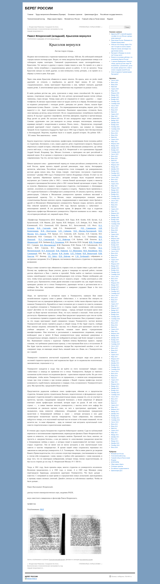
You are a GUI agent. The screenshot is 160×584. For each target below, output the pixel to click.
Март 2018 (114, 281)
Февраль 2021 (115, 213)
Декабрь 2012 (115, 413)
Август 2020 (115, 226)
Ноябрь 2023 (115, 150)
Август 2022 (115, 177)
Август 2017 (115, 295)
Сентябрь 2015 (115, 344)
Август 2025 (115, 106)
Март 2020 (114, 236)
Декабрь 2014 (115, 363)
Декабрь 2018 (115, 268)
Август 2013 (115, 397)
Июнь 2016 (114, 325)
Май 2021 (114, 207)
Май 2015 (114, 352)
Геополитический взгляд (36, 19)
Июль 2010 (114, 447)
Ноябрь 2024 (115, 124)
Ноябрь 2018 (115, 270)
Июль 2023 (114, 156)
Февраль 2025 (115, 118)
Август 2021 (115, 200)
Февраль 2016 (115, 333)
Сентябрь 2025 (115, 103)
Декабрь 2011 (115, 437)
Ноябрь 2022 (115, 171)
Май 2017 (114, 302)
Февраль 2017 (115, 308)
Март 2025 (114, 116)
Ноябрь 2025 (115, 99)
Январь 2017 (115, 310)
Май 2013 (114, 403)
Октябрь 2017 (115, 291)
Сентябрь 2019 (115, 249)
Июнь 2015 (114, 350)
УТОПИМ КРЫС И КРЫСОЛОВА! (90, 27)
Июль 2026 (114, 82)
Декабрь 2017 (115, 287)
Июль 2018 (114, 278)
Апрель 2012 (115, 430)
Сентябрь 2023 (115, 152)
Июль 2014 (114, 373)
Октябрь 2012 (115, 418)
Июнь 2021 (114, 205)
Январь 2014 (115, 386)
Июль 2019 (114, 253)
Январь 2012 (115, 435)
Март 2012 (114, 432)
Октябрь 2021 (115, 196)
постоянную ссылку (86, 559)
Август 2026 (115, 80)
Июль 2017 (114, 297)
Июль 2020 (114, 228)
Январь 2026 (115, 95)
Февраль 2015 (115, 359)
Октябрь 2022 (115, 173)
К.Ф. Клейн (64, 253)
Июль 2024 (114, 133)
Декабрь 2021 (115, 192)
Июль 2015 (114, 348)
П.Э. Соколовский (46, 239)
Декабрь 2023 (115, 148)
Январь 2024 (115, 146)
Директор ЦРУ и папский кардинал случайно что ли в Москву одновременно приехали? (121, 36)
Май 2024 (114, 137)
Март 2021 (114, 211)
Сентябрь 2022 (115, 175)
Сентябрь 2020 (115, 224)
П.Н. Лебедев (64, 256)
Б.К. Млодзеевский (48, 245)
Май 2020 (114, 232)
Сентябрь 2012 (115, 420)
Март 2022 (114, 186)
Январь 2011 (115, 441)
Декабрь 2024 (115, 122)
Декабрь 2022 (115, 169)
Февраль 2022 (115, 188)
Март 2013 (114, 407)
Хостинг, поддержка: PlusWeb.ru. (122, 576)
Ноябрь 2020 (115, 219)
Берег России (55, 39)
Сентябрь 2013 (115, 394)
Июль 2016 (114, 323)
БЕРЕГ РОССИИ (39, 7)
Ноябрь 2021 (115, 194)
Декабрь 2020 (115, 217)
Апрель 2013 (115, 405)
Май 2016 (114, 327)
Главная (30, 14)
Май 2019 (114, 257)
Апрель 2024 (115, 139)
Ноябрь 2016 (115, 314)
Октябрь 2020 (115, 222)
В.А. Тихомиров (57, 242)
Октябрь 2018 (115, 272)
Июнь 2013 (114, 401)
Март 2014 (114, 382)
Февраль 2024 (115, 143)
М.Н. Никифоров (90, 250)
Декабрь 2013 (115, 388)
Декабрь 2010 (115, 443)
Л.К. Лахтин (52, 253)
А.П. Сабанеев (64, 231)
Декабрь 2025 (115, 97)
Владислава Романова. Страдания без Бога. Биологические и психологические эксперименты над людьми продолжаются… (45, 29)
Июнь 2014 (114, 375)
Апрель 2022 (115, 184)
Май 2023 (114, 160)
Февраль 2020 (115, 238)
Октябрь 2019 (115, 247)
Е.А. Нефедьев (64, 239)
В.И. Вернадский (90, 253)
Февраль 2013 (115, 409)
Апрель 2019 (115, 259)
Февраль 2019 (115, 264)
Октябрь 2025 (115, 101)
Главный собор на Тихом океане (93, 19)
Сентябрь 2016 (115, 319)
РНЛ (42, 509)
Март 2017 (114, 306)
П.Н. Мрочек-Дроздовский (84, 231)
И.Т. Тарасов (40, 233)
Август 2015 (115, 346)
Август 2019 (115, 251)
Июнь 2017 (114, 300)
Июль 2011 (114, 439)
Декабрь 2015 (115, 338)
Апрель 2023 (115, 162)
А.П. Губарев (75, 253)
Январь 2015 (115, 361)
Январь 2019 (115, 266)
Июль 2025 (114, 108)
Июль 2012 (114, 424)
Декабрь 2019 (115, 243)
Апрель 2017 (115, 304)
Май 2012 (114, 428)
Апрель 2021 (115, 209)
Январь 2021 (115, 215)
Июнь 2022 (114, 181)
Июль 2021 (114, 203)
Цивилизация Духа (91, 14)
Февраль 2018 (115, 283)
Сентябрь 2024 (115, 129)
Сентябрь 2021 (115, 198)
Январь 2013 (115, 411)
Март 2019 (114, 262)
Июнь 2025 (114, 110)
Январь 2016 (115, 335)
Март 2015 (114, 357)
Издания (110, 19)
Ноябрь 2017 (115, 289)
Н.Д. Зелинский (48, 250)
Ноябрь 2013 (115, 390)
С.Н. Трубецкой (82, 256)
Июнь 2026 (114, 84)
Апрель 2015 (115, 354)
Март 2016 (114, 331)
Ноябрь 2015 (115, 340)
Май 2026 (114, 87)
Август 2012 (115, 422)
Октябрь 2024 (115, 127)
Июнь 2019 (114, 255)
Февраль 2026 (115, 93)
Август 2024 (115, 131)
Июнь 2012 (114, 426)
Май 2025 (114, 112)
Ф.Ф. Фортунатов (48, 231)
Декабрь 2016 (115, 312)
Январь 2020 (115, 240)
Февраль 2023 (115, 165)
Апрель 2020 (115, 234)
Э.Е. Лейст (52, 256)
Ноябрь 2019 (115, 245)
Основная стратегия (75, 14)
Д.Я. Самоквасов (88, 228)
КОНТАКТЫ (115, 462)
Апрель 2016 (115, 329)
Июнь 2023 (114, 158)
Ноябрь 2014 (115, 365)
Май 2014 (114, 378)
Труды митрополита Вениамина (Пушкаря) (51, 14)
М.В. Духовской (95, 242)
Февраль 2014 (115, 384)
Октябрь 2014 (115, 367)
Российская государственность (111, 14)
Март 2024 (114, 141)
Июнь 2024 (114, 135)
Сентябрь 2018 (115, 274)
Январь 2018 (115, 285)
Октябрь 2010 (115, 445)
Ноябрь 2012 (115, 416)
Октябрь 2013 (115, 392)
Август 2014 (115, 371)
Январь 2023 (115, 167)
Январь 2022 (115, 190)
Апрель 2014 (115, 380)
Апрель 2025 (115, 114)
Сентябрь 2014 (115, 369)
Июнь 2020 (114, 230)
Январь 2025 (115, 120)
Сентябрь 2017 (115, 293)
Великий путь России (72, 19)
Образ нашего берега (54, 19)
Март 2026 (114, 91)
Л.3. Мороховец (75, 250)
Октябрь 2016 (115, 316)
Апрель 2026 (115, 89)
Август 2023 (115, 154)
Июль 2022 (114, 179)
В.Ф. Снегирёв (43, 228)
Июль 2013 (114, 399)
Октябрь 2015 (115, 342)
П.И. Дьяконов (62, 250)
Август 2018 (115, 276)
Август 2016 (115, 321)
